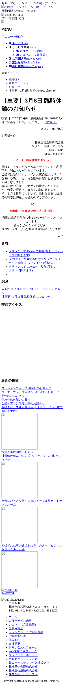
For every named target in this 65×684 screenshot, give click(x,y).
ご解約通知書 (17, 636)
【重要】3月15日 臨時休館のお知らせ (27, 296)
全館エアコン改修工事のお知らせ (23, 403)
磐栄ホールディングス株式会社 (29, 662)
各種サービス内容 (31, 50)
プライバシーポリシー (23, 655)
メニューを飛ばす (13, 36)
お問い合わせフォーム (23, 647)
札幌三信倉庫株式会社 (23, 666)
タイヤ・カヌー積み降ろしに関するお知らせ (30, 391)
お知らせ (51, 122)
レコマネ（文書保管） (33, 54)
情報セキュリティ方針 (23, 659)
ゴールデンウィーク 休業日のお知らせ (26, 388)
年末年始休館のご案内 (15, 399)
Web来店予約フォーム (23, 651)
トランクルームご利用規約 (26, 632)
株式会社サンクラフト (23, 674)
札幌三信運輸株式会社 (23, 670)
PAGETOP (8, 593)
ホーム (13, 616)
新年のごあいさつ (13, 395)
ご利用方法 (16, 628)
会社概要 (14, 643)
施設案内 (14, 639)
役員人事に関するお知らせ (18, 452)
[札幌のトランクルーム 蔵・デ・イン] (27, 7)
